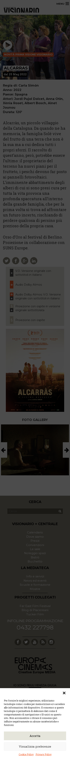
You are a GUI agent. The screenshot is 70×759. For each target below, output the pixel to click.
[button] (64, 693)
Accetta (35, 736)
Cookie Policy (26, 754)
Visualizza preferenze (35, 746)
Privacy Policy (44, 754)
